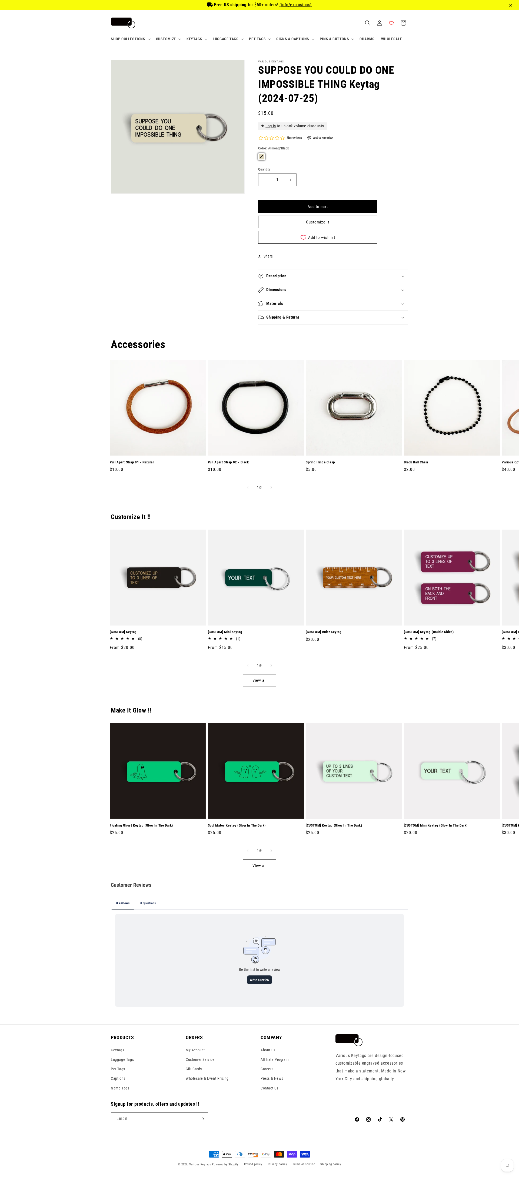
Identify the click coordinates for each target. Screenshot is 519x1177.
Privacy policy (277, 1164)
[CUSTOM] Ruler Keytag (324, 632)
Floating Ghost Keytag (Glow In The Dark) (141, 825)
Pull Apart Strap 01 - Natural (132, 462)
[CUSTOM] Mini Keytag (225, 632)
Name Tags (120, 1088)
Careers (267, 1068)
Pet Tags (118, 1068)
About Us (268, 1050)
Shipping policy (330, 1164)
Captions (118, 1078)
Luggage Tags (122, 1059)
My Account (195, 1050)
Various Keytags (200, 1164)
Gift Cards (194, 1068)
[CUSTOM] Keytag (123, 632)
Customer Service (200, 1059)
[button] (130, 39)
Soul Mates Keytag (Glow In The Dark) (237, 825)
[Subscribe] (202, 1118)
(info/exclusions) (296, 4)
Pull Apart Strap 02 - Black (228, 462)
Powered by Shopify (225, 1164)
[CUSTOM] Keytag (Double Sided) (429, 632)
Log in (270, 125)
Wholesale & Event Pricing (207, 1078)
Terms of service (303, 1164)
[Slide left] (248, 487)
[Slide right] (271, 487)
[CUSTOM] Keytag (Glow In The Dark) (334, 825)
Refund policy (253, 1164)
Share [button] (268, 256)
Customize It (317, 222)
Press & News (272, 1078)
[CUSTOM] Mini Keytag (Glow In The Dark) (436, 825)
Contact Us (269, 1088)
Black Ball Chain (416, 462)
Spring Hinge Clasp (320, 462)
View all (259, 680)
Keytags (117, 1050)
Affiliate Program (275, 1059)
